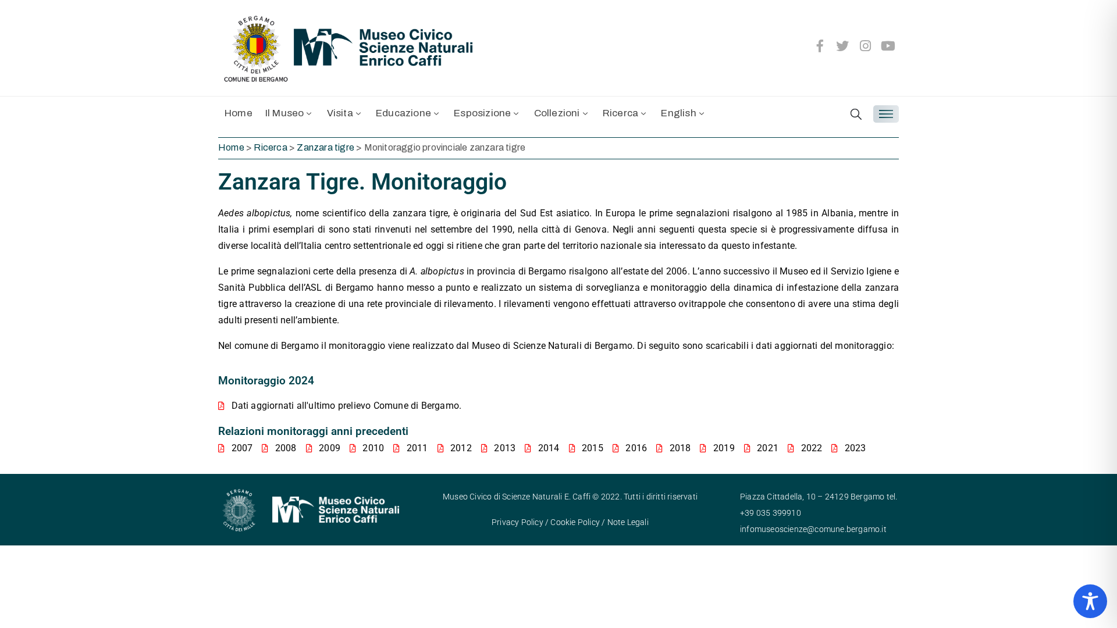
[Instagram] (865, 45)
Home (238, 113)
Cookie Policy (575, 522)
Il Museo (284, 113)
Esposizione (482, 113)
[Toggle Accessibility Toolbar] (1090, 601)
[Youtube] (888, 45)
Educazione (403, 113)
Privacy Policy (517, 522)
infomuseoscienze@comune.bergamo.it (813, 529)
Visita (340, 113)
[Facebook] (819, 45)
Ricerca (620, 113)
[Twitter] (843, 45)
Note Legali (628, 522)
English (678, 113)
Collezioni (557, 113)
